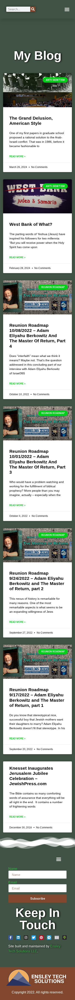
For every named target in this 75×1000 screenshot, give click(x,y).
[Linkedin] (18, 937)
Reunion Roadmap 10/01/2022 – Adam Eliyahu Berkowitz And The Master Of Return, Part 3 (37, 461)
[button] (67, 9)
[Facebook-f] (10, 937)
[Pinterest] (41, 937)
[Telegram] (49, 937)
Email (12, 882)
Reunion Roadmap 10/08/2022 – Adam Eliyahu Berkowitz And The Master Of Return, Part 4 (37, 335)
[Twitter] (33, 937)
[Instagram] (26, 937)
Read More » (17, 156)
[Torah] (57, 937)
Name (12, 868)
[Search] (32, 9)
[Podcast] (64, 937)
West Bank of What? (30, 224)
